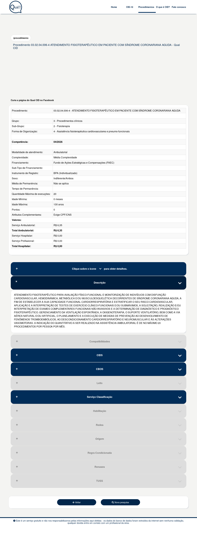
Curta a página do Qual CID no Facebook (32, 100)
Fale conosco (179, 6)
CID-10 (129, 6)
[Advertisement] (98, 74)
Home (114, 6)
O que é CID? (163, 6)
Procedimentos (146, 6)
